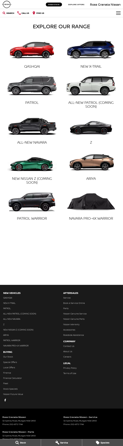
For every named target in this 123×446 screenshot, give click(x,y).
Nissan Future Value (13, 394)
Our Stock (8, 356)
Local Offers (9, 367)
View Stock (54, 4)
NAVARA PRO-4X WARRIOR (16, 345)
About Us (67, 351)
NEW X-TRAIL (9, 303)
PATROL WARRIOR (11, 340)
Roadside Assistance (73, 335)
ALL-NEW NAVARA (11, 318)
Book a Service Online (74, 303)
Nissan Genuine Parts (74, 318)
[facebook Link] (5, 400)
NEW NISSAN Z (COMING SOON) (18, 329)
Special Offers (10, 362)
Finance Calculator (12, 378)
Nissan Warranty (71, 324)
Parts (66, 308)
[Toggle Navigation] (118, 13)
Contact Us (68, 346)
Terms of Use (69, 373)
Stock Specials (10, 388)
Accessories (69, 329)
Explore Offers (76, 4)
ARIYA (6, 335)
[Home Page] (6, 4)
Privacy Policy (70, 367)
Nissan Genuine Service (75, 313)
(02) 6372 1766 (16, 424)
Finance (7, 372)
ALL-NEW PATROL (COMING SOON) (19, 313)
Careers (67, 356)
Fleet (5, 383)
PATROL (7, 308)
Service (67, 297)
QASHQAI (7, 297)
